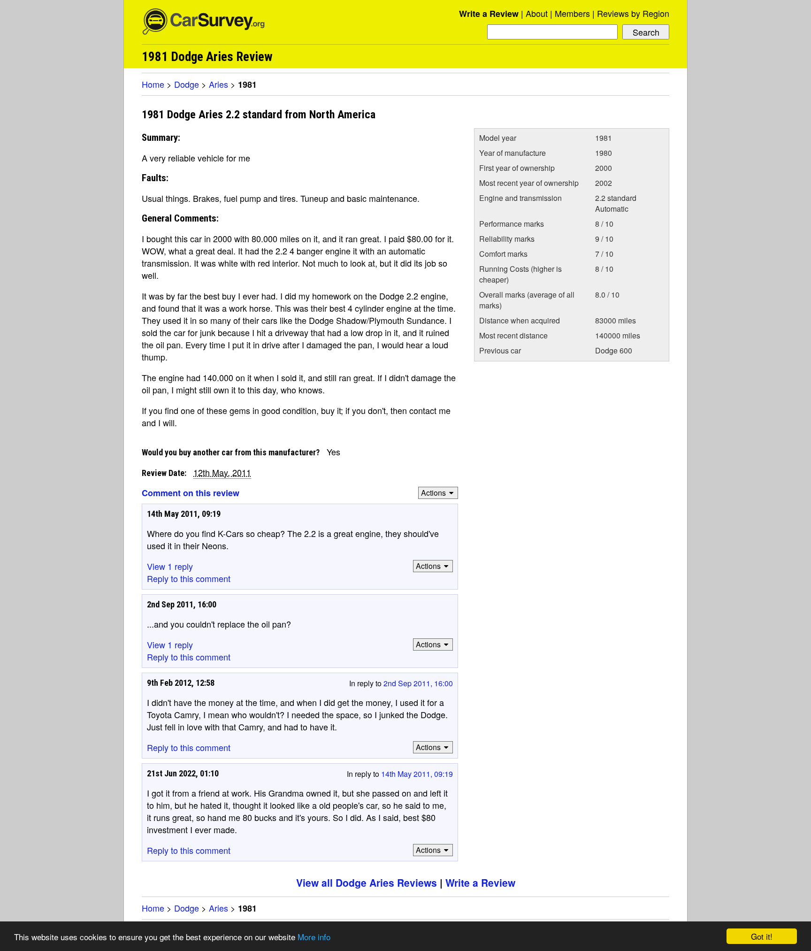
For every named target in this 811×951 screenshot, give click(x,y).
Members (572, 13)
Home (153, 84)
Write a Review (489, 14)
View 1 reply (170, 566)
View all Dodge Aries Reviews (366, 882)
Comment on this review (190, 493)
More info (314, 937)
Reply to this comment (188, 578)
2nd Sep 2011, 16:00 (418, 683)
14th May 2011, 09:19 (417, 773)
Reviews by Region (633, 13)
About (537, 13)
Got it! (762, 936)
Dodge (186, 84)
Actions (433, 492)
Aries (218, 84)
